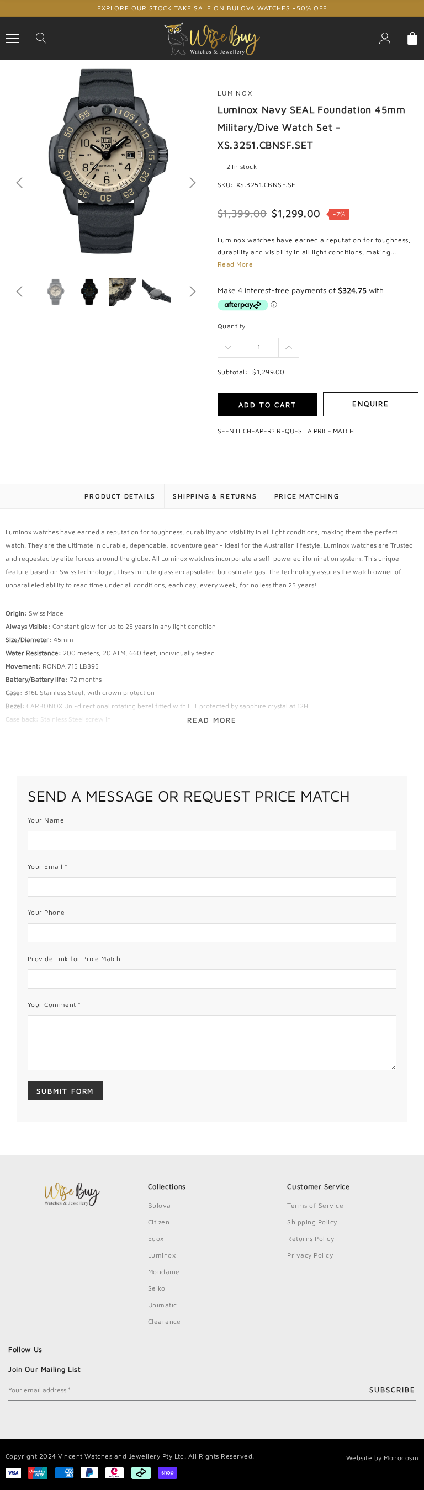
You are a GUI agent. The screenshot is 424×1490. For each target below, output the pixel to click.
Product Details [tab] (120, 496)
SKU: (226, 185)
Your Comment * (54, 1004)
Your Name (46, 820)
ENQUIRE (371, 403)
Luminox (235, 93)
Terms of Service (315, 1205)
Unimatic (162, 1305)
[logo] (212, 38)
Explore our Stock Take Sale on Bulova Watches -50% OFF (212, 8)
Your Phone (46, 912)
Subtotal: (233, 372)
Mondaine (164, 1272)
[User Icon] (385, 38)
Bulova (159, 1205)
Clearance (164, 1321)
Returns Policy (310, 1238)
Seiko (156, 1288)
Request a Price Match (315, 431)
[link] (55, 292)
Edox (156, 1238)
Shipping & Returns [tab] (215, 496)
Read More (235, 264)
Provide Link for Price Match (74, 959)
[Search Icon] (41, 38)
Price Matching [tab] (307, 496)
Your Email (48, 866)
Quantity (232, 326)
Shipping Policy (312, 1222)
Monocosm (401, 1458)
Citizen (158, 1222)
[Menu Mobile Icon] (12, 38)
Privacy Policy (310, 1255)
